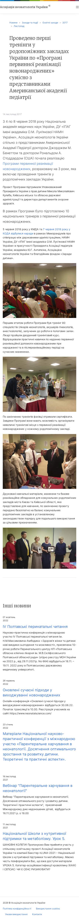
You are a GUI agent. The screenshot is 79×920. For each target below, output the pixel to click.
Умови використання (16, 914)
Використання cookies (48, 908)
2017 (65, 22)
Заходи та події (30, 22)
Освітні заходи (50, 22)
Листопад (19, 26)
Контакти (37, 914)
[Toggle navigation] (77, 7)
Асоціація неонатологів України (25, 7)
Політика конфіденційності (17, 908)
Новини (13, 22)
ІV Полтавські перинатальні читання (35, 626)
